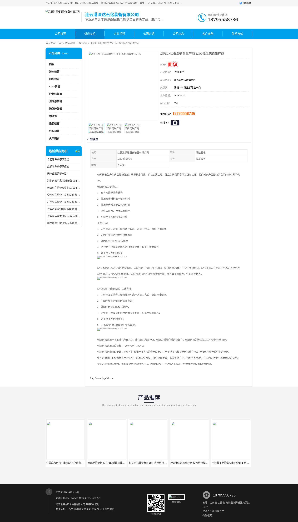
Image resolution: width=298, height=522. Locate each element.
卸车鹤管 (54, 79)
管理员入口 (98, 509)
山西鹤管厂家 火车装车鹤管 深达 (63, 223)
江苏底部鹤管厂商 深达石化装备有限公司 (68, 463)
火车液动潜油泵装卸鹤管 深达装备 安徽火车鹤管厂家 (63, 209)
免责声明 (86, 509)
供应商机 (89, 33)
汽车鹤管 (54, 131)
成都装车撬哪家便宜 (58, 166)
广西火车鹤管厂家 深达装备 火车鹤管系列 (63, 202)
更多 (77, 151)
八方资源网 (75, 509)
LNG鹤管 (82, 43)
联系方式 (237, 33)
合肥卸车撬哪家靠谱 (58, 159)
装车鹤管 (54, 71)
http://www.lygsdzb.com (102, 378)
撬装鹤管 (54, 123)
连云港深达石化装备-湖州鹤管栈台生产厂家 (194, 463)
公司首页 (60, 33)
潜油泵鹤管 (55, 101)
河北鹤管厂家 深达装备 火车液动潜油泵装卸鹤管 (63, 180)
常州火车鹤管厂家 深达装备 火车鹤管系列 (63, 195)
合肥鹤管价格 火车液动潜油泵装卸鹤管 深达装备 (114, 463)
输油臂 (53, 116)
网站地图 (109, 509)
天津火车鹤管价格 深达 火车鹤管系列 (63, 187)
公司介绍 (148, 33)
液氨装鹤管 (55, 94)
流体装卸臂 (55, 108)
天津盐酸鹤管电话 (57, 173)
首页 (60, 43)
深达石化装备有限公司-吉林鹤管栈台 (149, 463)
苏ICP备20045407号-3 (89, 498)
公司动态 (178, 33)
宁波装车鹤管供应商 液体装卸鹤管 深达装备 (235, 463)
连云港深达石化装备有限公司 (70, 504)
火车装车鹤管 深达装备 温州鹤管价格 (63, 216)
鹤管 (51, 64)
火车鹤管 (54, 138)
